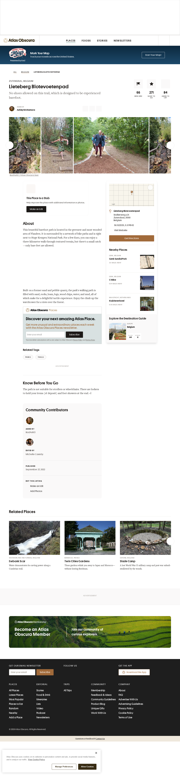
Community (98, 684)
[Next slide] (170, 145)
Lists (38, 704)
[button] (138, 83)
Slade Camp (127, 561)
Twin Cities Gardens (77, 561)
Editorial (42, 684)
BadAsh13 (31, 432)
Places (13, 684)
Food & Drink (43, 695)
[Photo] (147, 262)
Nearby (13, 713)
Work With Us (98, 713)
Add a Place (15, 717)
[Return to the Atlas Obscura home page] (19, 40)
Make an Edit (36, 209)
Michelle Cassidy (34, 454)
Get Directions (131, 238)
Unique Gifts (97, 708)
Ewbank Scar (17, 561)
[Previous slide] (10, 145)
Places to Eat (16, 704)
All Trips (68, 690)
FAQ (121, 695)
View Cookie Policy (36, 760)
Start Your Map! (153, 55)
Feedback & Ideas (101, 695)
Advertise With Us (128, 699)
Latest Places (16, 695)
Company (124, 684)
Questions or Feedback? (90, 739)
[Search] (174, 40)
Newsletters (43, 717)
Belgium (131, 327)
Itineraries (41, 699)
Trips (67, 684)
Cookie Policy (126, 713)
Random (14, 708)
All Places (14, 690)
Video (39, 708)
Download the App (136, 672)
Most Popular (16, 699)
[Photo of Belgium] (117, 331)
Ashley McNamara (26, 110)
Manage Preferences (64, 767)
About (122, 690)
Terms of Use (90, 340)
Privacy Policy (78, 340)
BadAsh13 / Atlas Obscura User (24, 175)
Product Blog (98, 704)
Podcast (40, 713)
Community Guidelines (103, 699)
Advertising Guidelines (131, 704)
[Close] (96, 753)
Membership (98, 690)
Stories (40, 690)
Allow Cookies (87, 767)
